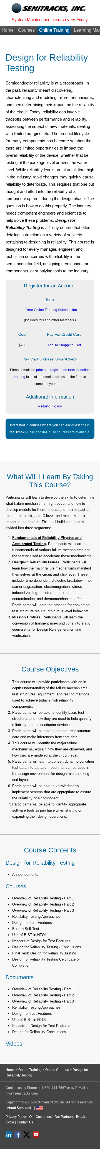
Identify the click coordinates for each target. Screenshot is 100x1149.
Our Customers (40, 1117)
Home (8, 30)
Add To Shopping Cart (64, 345)
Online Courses (57, 1070)
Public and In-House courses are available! (57, 432)
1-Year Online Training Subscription (50, 310)
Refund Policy (50, 406)
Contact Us (25, 1122)
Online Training (54, 30)
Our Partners (64, 1117)
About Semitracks (20, 1108)
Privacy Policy (16, 1117)
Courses (26, 30)
